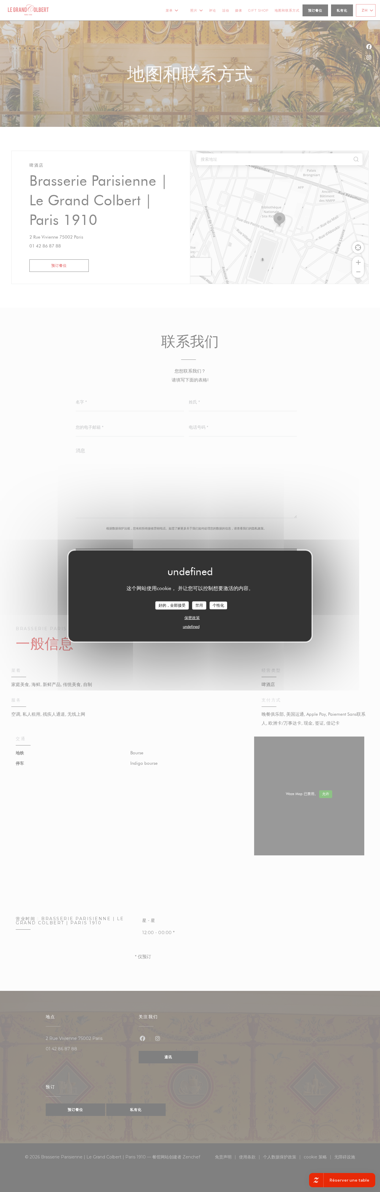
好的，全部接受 (172, 605)
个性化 (218, 605)
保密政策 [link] (192, 617)
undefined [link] (191, 626)
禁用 (199, 605)
